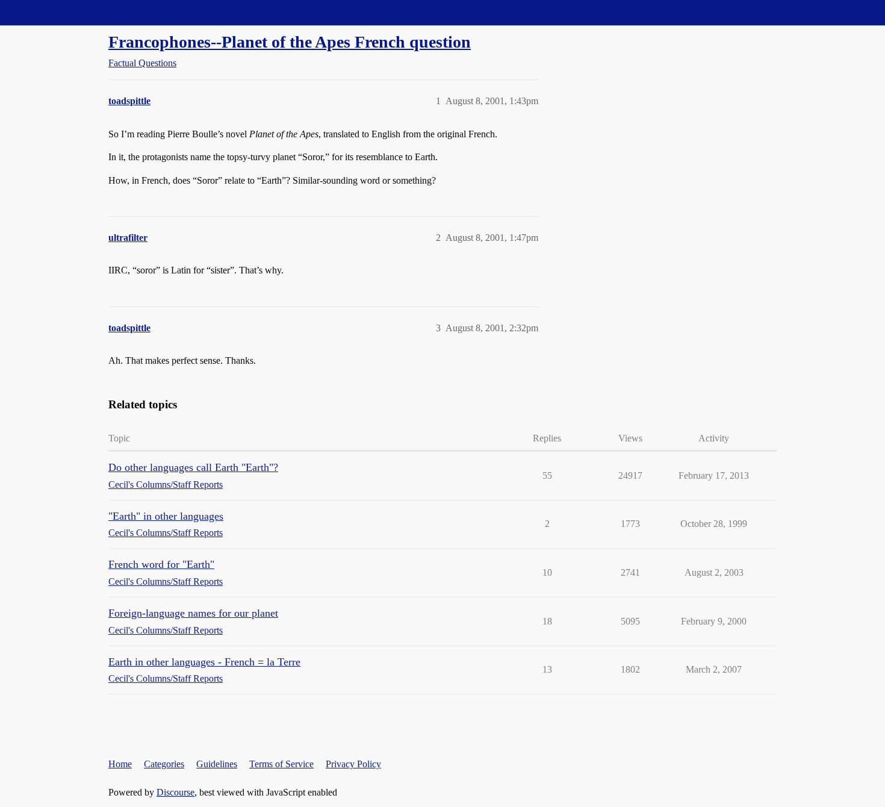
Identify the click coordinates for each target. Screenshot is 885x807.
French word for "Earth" (161, 564)
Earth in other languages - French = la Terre (204, 662)
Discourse (175, 792)
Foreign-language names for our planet (193, 613)
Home (120, 764)
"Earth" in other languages (165, 516)
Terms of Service (281, 764)
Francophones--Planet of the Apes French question (289, 42)
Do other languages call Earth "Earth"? (193, 467)
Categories (164, 764)
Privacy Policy (353, 764)
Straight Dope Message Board (63, 12)
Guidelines (216, 764)
